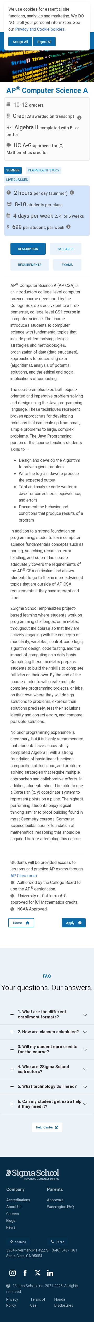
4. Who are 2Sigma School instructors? (43, 1069)
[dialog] (47, 26)
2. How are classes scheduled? (48, 1032)
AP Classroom (23, 876)
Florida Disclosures (63, 1302)
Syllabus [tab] (66, 249)
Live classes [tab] (17, 179)
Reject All (44, 42)
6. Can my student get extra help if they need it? (49, 1104)
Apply (72, 923)
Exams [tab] (67, 264)
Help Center (44, 1127)
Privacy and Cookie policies (40, 29)
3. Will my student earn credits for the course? (47, 1049)
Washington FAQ (60, 1207)
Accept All (20, 42)
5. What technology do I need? (47, 1086)
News (10, 1227)
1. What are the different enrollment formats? (42, 1014)
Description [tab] (28, 249)
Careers (12, 1214)
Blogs (10, 1220)
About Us (13, 1207)
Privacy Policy (12, 1302)
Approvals (55, 1200)
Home (19, 923)
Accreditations (18, 1200)
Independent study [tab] (43, 170)
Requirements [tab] (30, 264)
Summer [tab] (13, 170)
